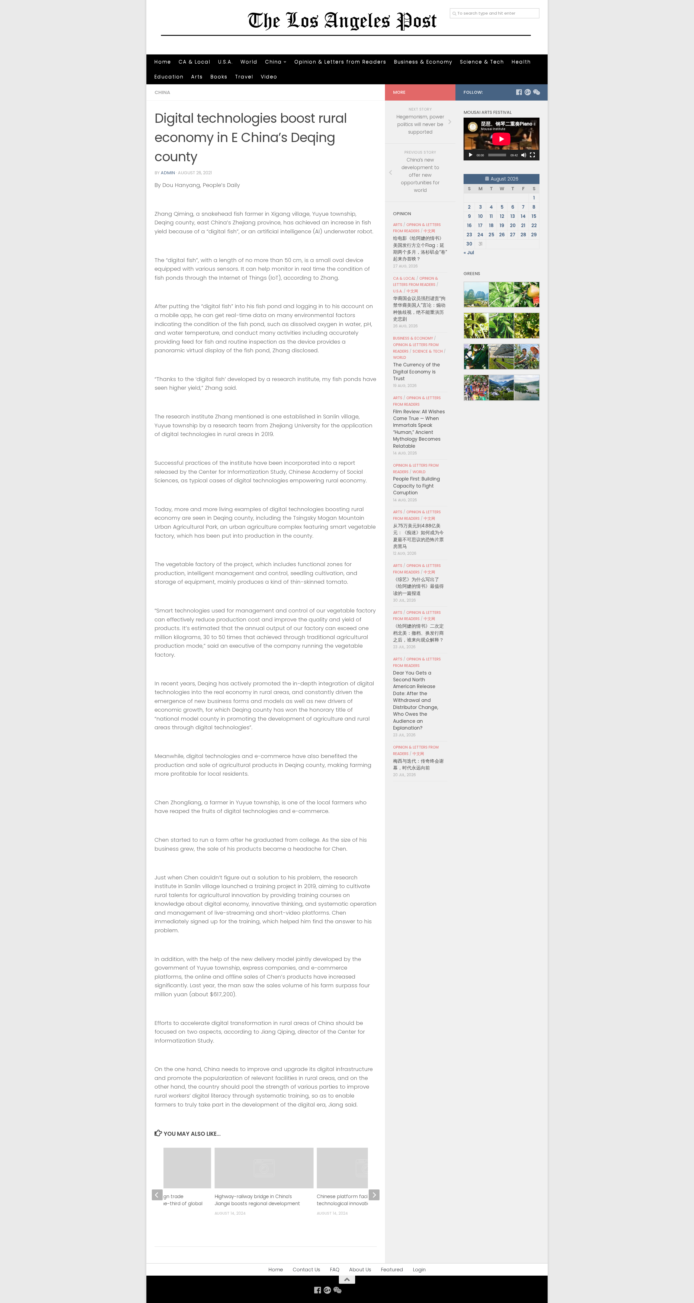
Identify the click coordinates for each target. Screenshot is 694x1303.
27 (512, 234)
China (273, 61)
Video (269, 76)
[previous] (157, 1194)
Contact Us (306, 1269)
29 (534, 234)
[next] (374, 1194)
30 (469, 244)
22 (534, 225)
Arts (197, 76)
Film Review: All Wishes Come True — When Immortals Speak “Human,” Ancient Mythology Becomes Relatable (419, 428)
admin (168, 173)
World (249, 61)
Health (521, 61)
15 (534, 216)
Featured (392, 1269)
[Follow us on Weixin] (536, 92)
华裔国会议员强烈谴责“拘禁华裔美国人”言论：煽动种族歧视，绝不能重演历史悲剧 (419, 308)
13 (512, 216)
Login (419, 1269)
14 (523, 216)
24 (480, 234)
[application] (501, 139)
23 (469, 234)
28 (523, 234)
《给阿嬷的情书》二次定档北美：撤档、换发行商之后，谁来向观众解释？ (418, 633)
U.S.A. (225, 61)
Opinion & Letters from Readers (340, 61)
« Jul (469, 252)
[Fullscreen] (532, 155)
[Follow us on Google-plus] (527, 92)
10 (480, 216)
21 (523, 225)
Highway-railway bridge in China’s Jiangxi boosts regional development (257, 1200)
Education (169, 76)
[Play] (470, 155)
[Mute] (523, 155)
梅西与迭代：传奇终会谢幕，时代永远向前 (418, 764)
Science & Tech (482, 61)
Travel (244, 76)
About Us (360, 1269)
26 (502, 234)
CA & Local (194, 61)
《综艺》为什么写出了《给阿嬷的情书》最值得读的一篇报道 (418, 586)
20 (513, 225)
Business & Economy (423, 61)
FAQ (334, 1269)
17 (480, 225)
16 (469, 225)
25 (491, 234)
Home (162, 61)
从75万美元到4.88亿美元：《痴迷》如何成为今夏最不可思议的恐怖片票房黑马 (418, 536)
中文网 (429, 231)
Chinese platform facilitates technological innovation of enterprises (362, 1200)
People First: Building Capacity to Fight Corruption (416, 486)
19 (502, 225)
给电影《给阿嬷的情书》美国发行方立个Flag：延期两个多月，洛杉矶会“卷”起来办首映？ (420, 248)
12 (502, 216)
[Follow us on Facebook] (519, 92)
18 (491, 225)
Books (218, 76)
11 (491, 216)
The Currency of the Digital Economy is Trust (416, 372)
